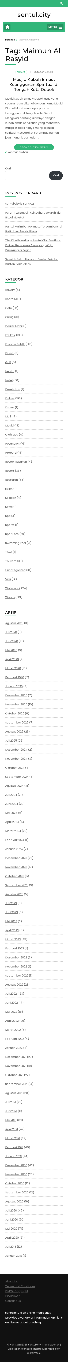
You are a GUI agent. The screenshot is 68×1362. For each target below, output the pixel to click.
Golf (8, 362)
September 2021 (16, 1084)
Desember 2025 (16, 695)
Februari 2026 (14, 677)
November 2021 (15, 1066)
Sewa (9, 507)
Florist (9, 353)
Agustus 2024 (14, 786)
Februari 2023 (14, 948)
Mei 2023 (11, 921)
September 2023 (16, 885)
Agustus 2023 (14, 894)
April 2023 (12, 930)
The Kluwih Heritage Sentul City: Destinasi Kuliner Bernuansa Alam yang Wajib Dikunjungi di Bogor (33, 245)
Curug (9, 317)
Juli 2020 (11, 1211)
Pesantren (12, 444)
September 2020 (16, 1192)
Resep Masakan (16, 462)
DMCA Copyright (16, 1291)
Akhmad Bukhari (18, 152)
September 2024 (17, 777)
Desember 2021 (15, 1057)
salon (9, 489)
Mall (8, 416)
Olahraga (11, 435)
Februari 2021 (14, 1147)
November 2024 (16, 759)
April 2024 (12, 822)
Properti (11, 453)
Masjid (9, 426)
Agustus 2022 (14, 985)
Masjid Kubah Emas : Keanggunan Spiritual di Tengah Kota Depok (34, 84)
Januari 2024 (14, 849)
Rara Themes (35, 1349)
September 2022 (16, 976)
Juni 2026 (11, 641)
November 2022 (16, 967)
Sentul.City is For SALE (20, 204)
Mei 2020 (11, 1229)
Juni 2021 (11, 1111)
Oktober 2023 (14, 876)
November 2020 (16, 1174)
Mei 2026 (11, 650)
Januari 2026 (14, 686)
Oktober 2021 (14, 1075)
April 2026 (12, 659)
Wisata (21, 72)
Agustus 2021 (13, 1093)
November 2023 (16, 867)
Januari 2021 (13, 1156)
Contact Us (13, 1301)
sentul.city (34, 14)
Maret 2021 (12, 1138)
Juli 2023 (11, 903)
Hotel (9, 380)
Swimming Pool (15, 543)
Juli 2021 (10, 1102)
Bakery (10, 290)
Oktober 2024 (14, 768)
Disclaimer (12, 1296)
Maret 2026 (13, 668)
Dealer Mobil (13, 326)
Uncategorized (15, 570)
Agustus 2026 (14, 623)
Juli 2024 (11, 795)
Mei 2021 (10, 1120)
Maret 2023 (13, 939)
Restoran (11, 480)
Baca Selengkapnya (34, 147)
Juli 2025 (11, 741)
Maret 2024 (13, 831)
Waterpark (12, 588)
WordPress (33, 1353)
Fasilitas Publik (15, 344)
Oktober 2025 (14, 713)
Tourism (10, 561)
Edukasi (10, 335)
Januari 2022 (13, 1048)
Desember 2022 (16, 958)
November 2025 (16, 704)
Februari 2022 (14, 1039)
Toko (8, 552)
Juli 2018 (10, 1247)
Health (9, 371)
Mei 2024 (11, 813)
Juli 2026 (11, 632)
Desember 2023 (16, 858)
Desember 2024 (16, 750)
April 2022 (12, 1021)
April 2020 (12, 1238)
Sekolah (10, 498)
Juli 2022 (11, 994)
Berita (9, 299)
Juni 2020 (11, 1220)
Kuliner (9, 398)
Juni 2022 (11, 1003)
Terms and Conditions (20, 1286)
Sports (9, 525)
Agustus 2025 (14, 732)
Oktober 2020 (14, 1183)
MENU (52, 27)
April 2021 (11, 1129)
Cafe (8, 308)
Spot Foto (12, 534)
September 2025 (16, 723)
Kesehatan (12, 389)
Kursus (9, 407)
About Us (11, 1281)
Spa (7, 516)
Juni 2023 (11, 912)
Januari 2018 (13, 1256)
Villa (8, 579)
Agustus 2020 (14, 1202)
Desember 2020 (16, 1165)
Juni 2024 (11, 804)
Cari (8, 168)
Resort (9, 471)
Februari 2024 (14, 840)
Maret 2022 (13, 1030)
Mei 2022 (11, 1012)
